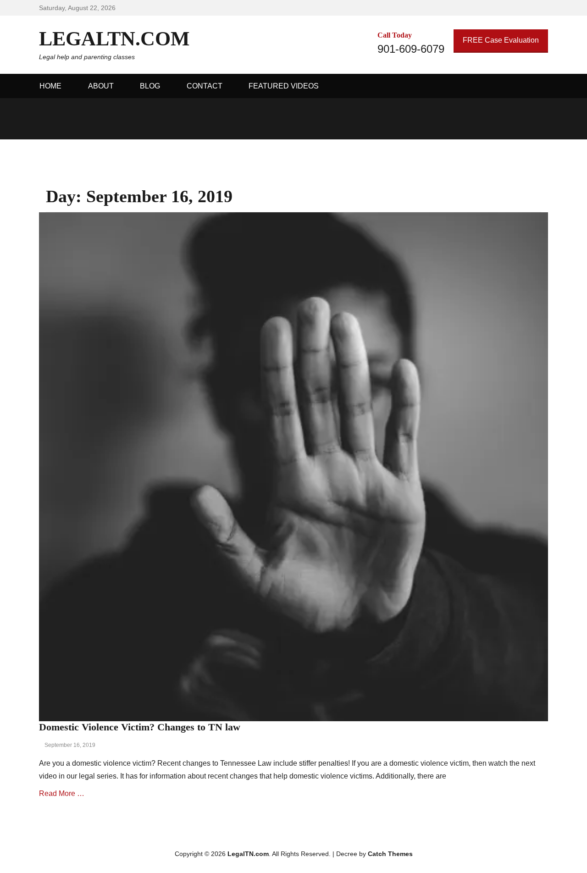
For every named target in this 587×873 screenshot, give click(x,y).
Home (50, 86)
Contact (204, 86)
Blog (150, 86)
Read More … (61, 793)
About (101, 86)
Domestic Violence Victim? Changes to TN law (139, 727)
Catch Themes (390, 853)
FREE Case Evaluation (501, 40)
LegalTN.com (114, 39)
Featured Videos (284, 86)
